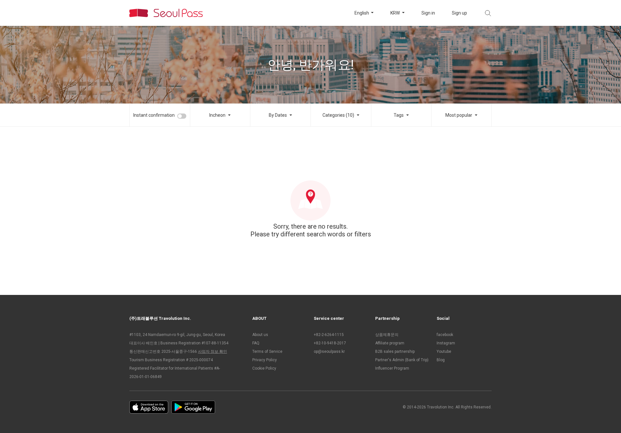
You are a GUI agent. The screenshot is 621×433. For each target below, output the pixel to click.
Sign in (428, 13)
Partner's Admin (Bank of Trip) (402, 360)
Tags (399, 115)
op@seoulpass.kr (329, 351)
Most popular (458, 115)
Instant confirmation (154, 115)
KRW (395, 13)
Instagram (446, 343)
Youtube (444, 351)
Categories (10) (338, 115)
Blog (441, 360)
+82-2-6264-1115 (329, 334)
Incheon (217, 115)
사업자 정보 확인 (212, 351)
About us (260, 334)
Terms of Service (267, 351)
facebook (445, 334)
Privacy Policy (264, 360)
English (362, 13)
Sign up (459, 13)
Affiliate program (389, 343)
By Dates (278, 115)
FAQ (255, 343)
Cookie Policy (264, 368)
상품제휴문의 (386, 334)
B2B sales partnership (395, 351)
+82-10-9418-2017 (330, 343)
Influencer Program (392, 368)
